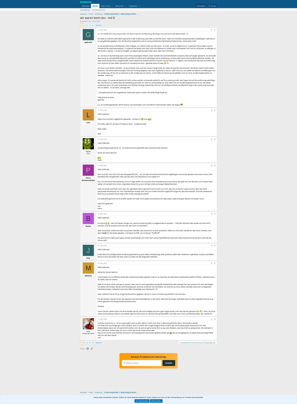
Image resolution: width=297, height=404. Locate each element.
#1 (215, 30)
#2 (215, 110)
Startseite (85, 6)
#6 (215, 246)
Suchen (168, 363)
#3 (215, 139)
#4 (215, 165)
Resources (120, 6)
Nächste (98, 25)
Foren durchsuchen (98, 10)
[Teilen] (211, 30)
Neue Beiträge (85, 10)
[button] (112, 6)
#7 (215, 263)
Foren (95, 6)
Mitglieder (133, 6)
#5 (215, 214)
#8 (215, 319)
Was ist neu (105, 6)
